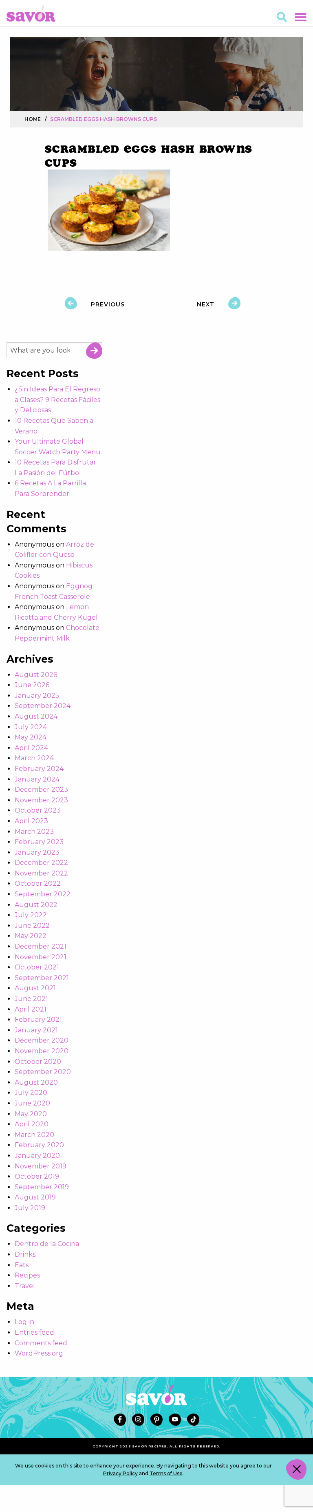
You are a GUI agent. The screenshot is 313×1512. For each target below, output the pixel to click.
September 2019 (42, 1187)
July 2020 (31, 1093)
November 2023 (41, 800)
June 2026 (32, 685)
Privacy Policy (120, 1473)
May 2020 (31, 1114)
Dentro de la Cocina (47, 1244)
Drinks (25, 1254)
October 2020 (38, 1061)
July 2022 (31, 915)
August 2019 (35, 1197)
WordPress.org (39, 1353)
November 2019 (40, 1166)
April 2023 (31, 821)
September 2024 (43, 706)
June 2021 (31, 999)
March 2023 (34, 831)
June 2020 (32, 1103)
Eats (22, 1265)
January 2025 (37, 695)
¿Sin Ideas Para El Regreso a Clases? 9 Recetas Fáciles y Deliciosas (57, 399)
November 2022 (41, 873)
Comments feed (41, 1343)
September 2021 (42, 978)
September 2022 (43, 894)
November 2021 (40, 957)
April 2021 (30, 1009)
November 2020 (41, 1051)
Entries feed (34, 1332)
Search (94, 350)
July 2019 (30, 1208)
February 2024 (39, 769)
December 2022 (41, 863)
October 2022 (38, 883)
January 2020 (37, 1155)
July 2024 (31, 727)
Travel (25, 1286)
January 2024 (37, 779)
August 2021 (35, 988)
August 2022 (36, 905)
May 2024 (30, 737)
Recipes (27, 1275)
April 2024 (31, 748)
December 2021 (40, 946)
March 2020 (34, 1135)
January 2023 (37, 852)
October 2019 (37, 1176)
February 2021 (38, 1019)
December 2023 (41, 789)
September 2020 (43, 1072)
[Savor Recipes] (31, 13)
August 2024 (36, 716)
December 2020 (41, 1040)
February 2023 (39, 842)
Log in (24, 1322)
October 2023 (38, 810)
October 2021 (37, 967)
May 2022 (30, 936)
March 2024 (34, 758)
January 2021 (36, 1030)
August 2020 (36, 1082)
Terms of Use (166, 1473)
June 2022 (32, 925)
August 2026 (36, 675)
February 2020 (39, 1145)
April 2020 (31, 1124)
